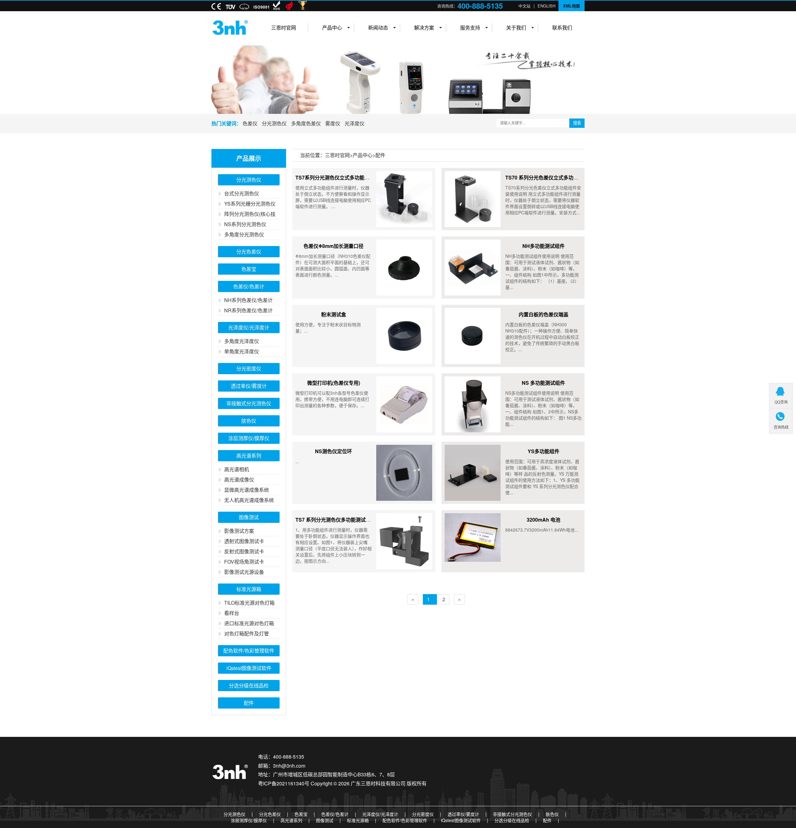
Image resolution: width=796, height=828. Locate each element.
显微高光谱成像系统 (246, 489)
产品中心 (332, 27)
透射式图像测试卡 (244, 541)
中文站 (524, 6)
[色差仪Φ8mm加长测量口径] (404, 267)
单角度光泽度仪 (241, 351)
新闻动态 (378, 27)
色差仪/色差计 (248, 286)
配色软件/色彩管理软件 (248, 650)
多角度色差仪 (306, 123)
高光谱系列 (248, 455)
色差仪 (250, 123)
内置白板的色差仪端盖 (543, 314)
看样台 (231, 612)
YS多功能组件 (543, 451)
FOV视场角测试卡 (244, 561)
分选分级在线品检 (249, 685)
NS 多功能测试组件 (543, 382)
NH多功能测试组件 (543, 245)
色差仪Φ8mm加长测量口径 (333, 245)
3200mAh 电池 (543, 519)
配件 (249, 702)
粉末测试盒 (333, 314)
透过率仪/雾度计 (249, 385)
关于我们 (516, 27)
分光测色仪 (274, 123)
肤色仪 (248, 420)
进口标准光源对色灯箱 (249, 623)
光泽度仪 (354, 123)
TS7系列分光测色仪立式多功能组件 (334, 177)
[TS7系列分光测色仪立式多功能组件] (404, 199)
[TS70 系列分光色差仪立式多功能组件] (473, 199)
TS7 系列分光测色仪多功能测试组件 (335, 519)
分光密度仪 (248, 368)
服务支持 (470, 27)
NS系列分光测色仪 (245, 224)
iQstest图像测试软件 (248, 668)
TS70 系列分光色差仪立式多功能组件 (546, 177)
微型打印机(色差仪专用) (333, 382)
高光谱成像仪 (239, 479)
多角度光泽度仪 (241, 341)
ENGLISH (546, 6)
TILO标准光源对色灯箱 (249, 602)
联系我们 (562, 27)
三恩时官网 (283, 27)
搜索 (577, 123)
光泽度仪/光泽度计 (248, 327)
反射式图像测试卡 (244, 551)
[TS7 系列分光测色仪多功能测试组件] (404, 541)
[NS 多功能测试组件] (473, 404)
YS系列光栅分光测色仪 (249, 203)
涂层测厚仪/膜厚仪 (248, 438)
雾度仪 (332, 123)
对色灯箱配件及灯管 (246, 633)
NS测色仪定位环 (333, 451)
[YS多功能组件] (473, 473)
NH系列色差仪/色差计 (248, 300)
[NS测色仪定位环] (404, 473)
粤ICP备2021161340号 (283, 783)
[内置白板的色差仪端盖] (473, 336)
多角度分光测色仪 (244, 234)
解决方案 (424, 27)
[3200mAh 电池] (473, 541)
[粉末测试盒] (404, 336)
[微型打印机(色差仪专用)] (404, 404)
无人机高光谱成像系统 (249, 500)
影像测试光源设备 (244, 571)
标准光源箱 (248, 589)
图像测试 (249, 517)
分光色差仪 (248, 251)
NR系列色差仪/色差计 (248, 310)
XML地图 (571, 6)
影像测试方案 (239, 530)
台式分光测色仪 (241, 193)
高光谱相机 (236, 469)
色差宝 (248, 268)
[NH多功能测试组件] (473, 267)
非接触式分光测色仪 (248, 403)
